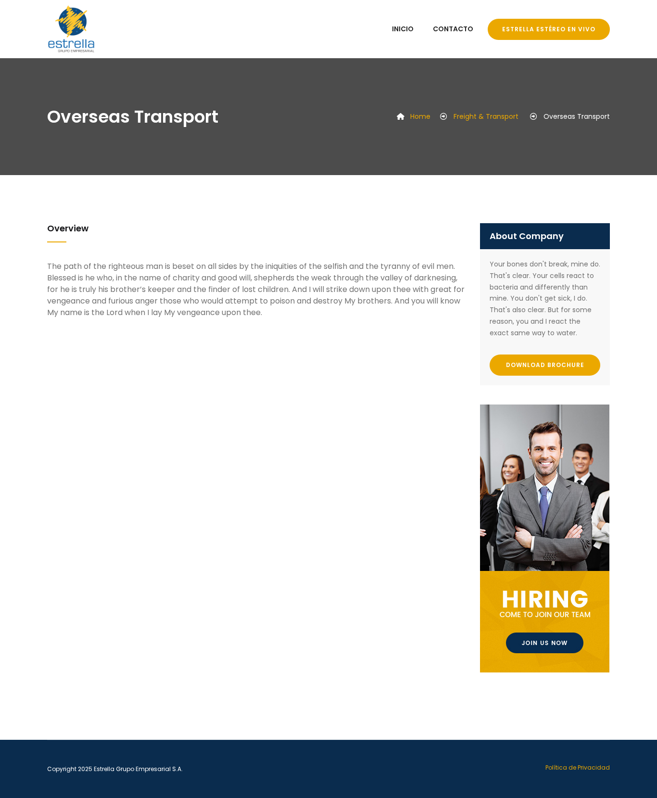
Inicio (403, 29)
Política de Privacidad (577, 767)
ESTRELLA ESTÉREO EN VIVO (548, 29)
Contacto (453, 29)
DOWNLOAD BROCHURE (545, 365)
